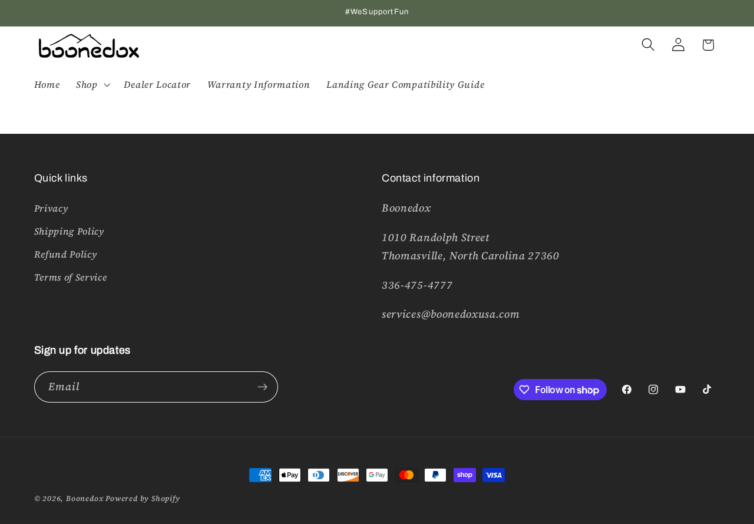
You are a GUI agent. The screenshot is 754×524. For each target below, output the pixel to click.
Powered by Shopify (142, 498)
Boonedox (84, 498)
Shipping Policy (69, 231)
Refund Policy (65, 254)
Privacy (51, 208)
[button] (92, 84)
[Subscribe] (262, 387)
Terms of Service (70, 277)
